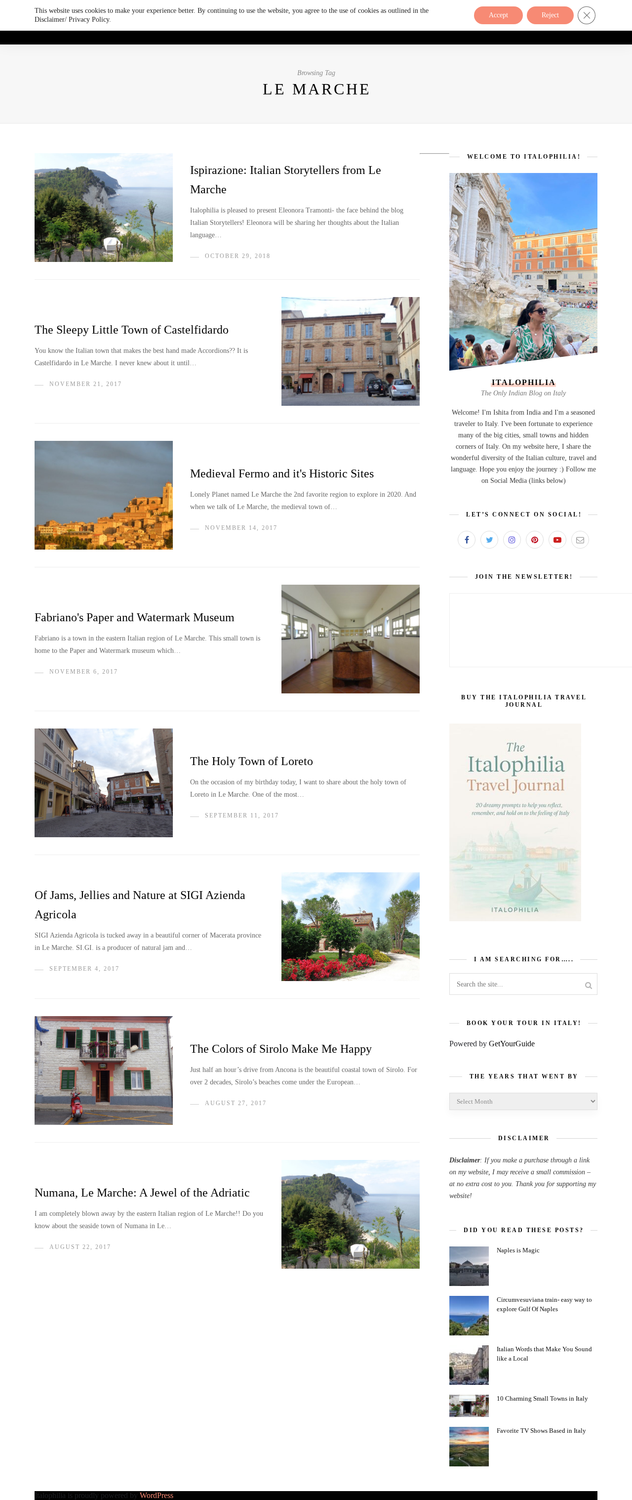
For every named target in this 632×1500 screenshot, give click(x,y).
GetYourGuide (512, 1043)
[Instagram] (512, 540)
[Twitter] (489, 540)
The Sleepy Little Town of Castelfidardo (132, 329)
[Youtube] (557, 540)
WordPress (156, 1495)
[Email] (580, 540)
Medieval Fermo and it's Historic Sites (282, 473)
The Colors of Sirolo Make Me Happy (281, 1048)
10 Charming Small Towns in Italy (542, 1398)
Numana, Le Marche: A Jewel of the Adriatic (142, 1192)
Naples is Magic (518, 1250)
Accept (498, 15)
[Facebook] (466, 540)
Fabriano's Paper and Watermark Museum (135, 617)
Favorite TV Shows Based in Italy (541, 1430)
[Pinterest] (535, 540)
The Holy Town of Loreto (251, 761)
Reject (550, 15)
